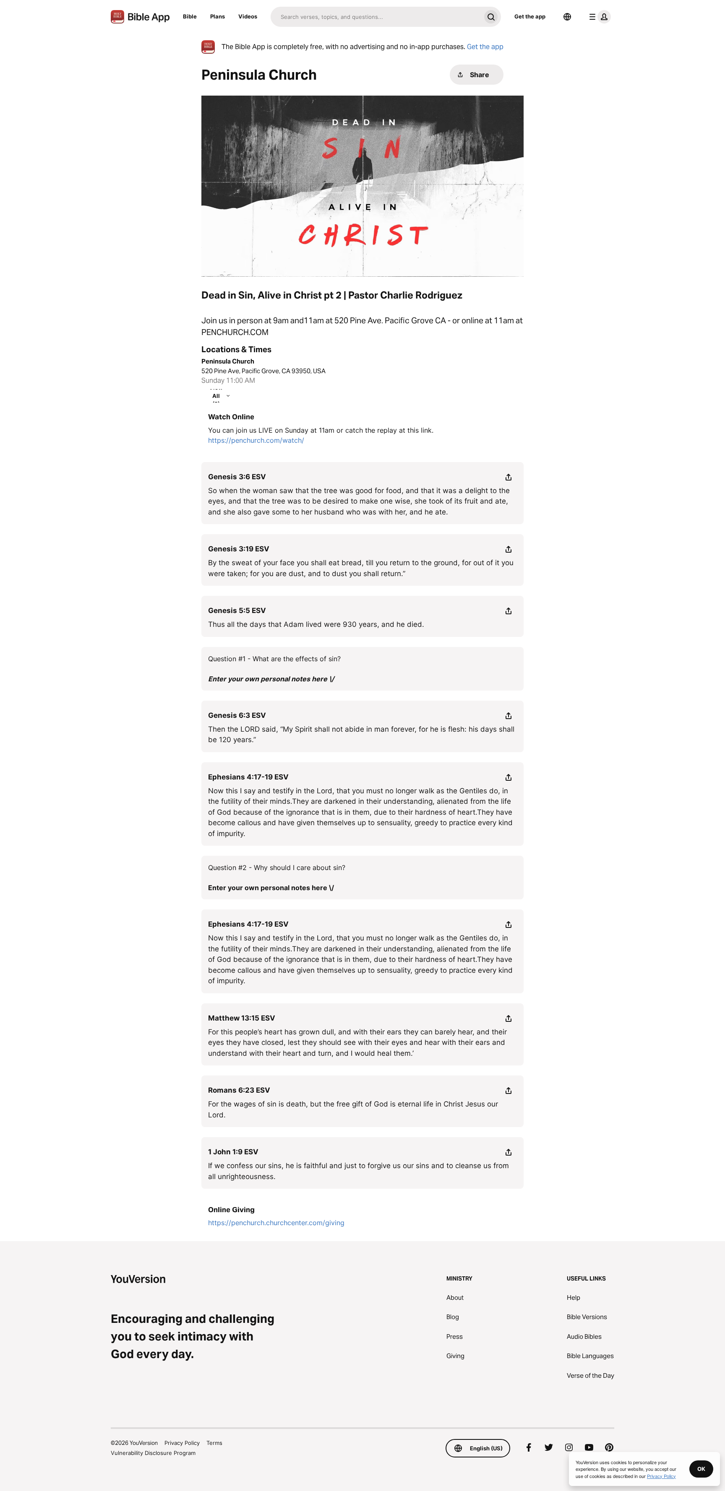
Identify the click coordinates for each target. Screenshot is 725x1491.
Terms (214, 1442)
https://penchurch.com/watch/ (256, 440)
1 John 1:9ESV (233, 1152)
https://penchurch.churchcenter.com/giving (276, 1222)
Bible (190, 16)
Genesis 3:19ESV (238, 549)
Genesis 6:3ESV (237, 715)
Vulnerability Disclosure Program (153, 1452)
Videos (247, 16)
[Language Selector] (567, 16)
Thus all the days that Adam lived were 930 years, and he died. (316, 624)
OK (701, 1468)
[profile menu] (598, 16)
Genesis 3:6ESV (237, 477)
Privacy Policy (182, 1442)
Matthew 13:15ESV (241, 1018)
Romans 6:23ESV (239, 1090)
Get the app (529, 16)
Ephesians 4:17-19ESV (248, 777)
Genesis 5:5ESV (237, 610)
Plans (217, 16)
